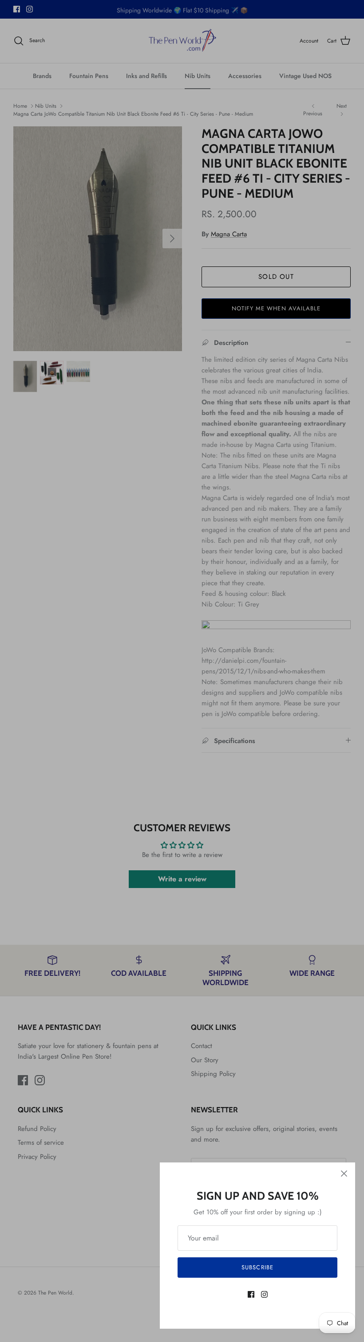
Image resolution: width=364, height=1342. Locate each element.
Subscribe (257, 1267)
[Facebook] (251, 1294)
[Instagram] (264, 1294)
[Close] (344, 1173)
